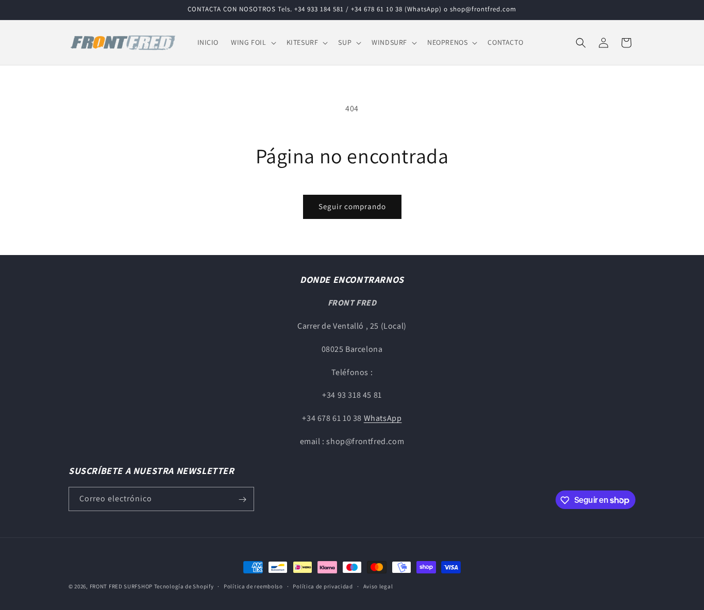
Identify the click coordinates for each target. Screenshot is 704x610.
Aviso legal (378, 585)
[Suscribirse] (242, 499)
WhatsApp (383, 418)
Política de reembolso (253, 585)
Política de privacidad (323, 585)
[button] (252, 42)
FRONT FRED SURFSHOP (121, 586)
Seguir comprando (352, 206)
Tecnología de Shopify (184, 586)
